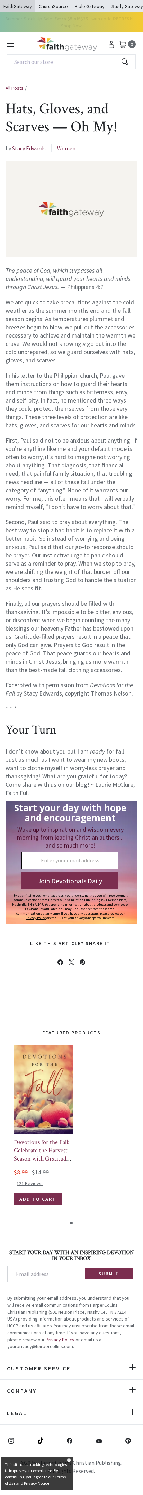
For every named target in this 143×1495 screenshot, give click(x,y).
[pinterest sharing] (82, 962)
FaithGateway (17, 6)
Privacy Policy (60, 1339)
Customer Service (39, 1368)
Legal (17, 1413)
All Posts (15, 88)
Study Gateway (127, 6)
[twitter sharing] (71, 962)
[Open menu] (10, 43)
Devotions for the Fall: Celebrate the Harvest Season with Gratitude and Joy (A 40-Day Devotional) (41, 1158)
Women (66, 148)
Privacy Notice (36, 1483)
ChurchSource (53, 6)
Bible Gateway (90, 6)
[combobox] (71, 61)
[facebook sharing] (60, 962)
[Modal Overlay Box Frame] (71, 862)
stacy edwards (29, 148)
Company (22, 1390)
